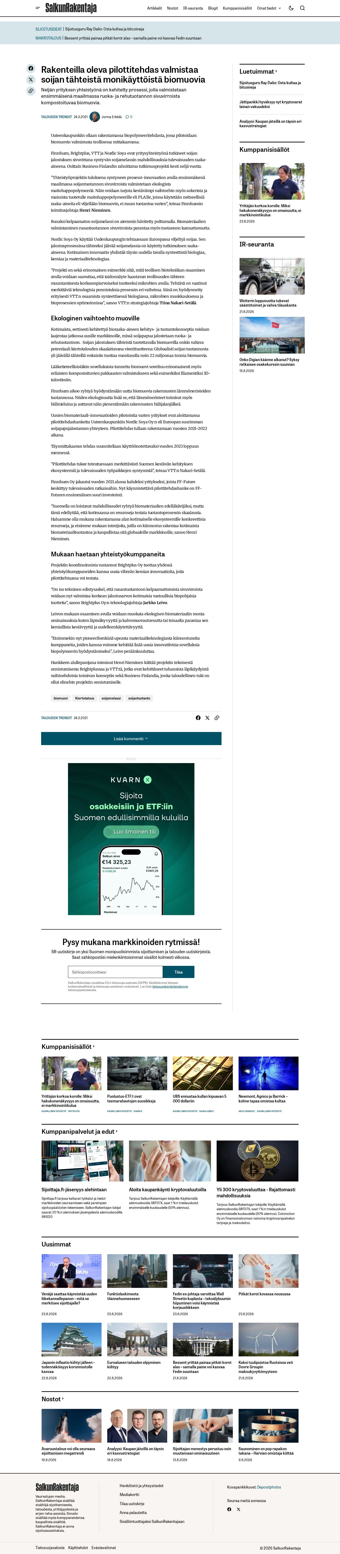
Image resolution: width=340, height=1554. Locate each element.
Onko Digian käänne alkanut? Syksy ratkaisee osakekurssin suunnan (269, 361)
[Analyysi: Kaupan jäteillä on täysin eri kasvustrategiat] (137, 1426)
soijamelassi (111, 697)
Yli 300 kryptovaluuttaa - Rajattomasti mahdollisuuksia (256, 1192)
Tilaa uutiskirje (132, 1503)
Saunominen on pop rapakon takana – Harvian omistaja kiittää (266, 1450)
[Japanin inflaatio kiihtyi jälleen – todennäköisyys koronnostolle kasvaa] (72, 1340)
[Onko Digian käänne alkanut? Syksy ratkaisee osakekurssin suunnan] (272, 335)
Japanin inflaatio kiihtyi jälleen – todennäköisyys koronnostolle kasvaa (68, 1367)
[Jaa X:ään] (30, 79)
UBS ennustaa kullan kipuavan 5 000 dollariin (199, 1098)
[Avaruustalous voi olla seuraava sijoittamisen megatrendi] (72, 1426)
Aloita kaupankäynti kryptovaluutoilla (167, 1189)
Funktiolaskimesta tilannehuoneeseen (123, 1296)
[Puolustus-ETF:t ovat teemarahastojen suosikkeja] (137, 1073)
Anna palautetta (133, 1512)
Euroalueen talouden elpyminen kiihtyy (134, 1364)
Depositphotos (269, 1487)
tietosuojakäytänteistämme (170, 986)
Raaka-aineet (206, 1111)
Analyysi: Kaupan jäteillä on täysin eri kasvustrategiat (270, 123)
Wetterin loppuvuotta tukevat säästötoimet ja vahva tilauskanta (268, 302)
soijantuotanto (139, 697)
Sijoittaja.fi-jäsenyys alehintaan (74, 1189)
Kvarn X (138, 1111)
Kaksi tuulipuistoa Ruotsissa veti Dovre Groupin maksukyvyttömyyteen (266, 1367)
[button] (37, 8)
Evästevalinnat (104, 1547)
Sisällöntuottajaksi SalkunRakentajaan (152, 1521)
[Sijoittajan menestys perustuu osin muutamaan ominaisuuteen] (203, 1426)
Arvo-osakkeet (247, 1111)
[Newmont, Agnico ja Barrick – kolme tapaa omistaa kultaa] (269, 1073)
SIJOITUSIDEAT (49, 29)
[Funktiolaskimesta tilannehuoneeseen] (137, 1271)
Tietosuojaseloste (50, 1547)
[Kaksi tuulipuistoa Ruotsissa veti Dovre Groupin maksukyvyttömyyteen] (269, 1340)
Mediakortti (129, 1494)
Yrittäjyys (73, 1111)
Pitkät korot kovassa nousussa (264, 1294)
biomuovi (61, 697)
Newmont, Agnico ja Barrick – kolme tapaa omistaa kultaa (263, 1098)
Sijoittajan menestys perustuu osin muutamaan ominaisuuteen (202, 1450)
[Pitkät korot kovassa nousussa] (269, 1271)
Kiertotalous (84, 697)
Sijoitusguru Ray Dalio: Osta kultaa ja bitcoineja (104, 29)
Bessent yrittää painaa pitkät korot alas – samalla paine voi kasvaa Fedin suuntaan (132, 38)
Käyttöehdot (78, 1547)
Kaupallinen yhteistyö (54, 1111)
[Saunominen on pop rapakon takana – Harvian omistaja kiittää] (269, 1426)
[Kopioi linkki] (30, 91)
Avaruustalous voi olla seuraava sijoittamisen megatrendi (68, 1450)
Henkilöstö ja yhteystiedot (142, 1485)
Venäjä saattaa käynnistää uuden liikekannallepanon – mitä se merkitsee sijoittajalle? (69, 1298)
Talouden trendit (56, 116)
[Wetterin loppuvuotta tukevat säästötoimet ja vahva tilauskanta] (272, 276)
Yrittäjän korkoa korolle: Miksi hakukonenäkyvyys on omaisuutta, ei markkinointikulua (270, 210)
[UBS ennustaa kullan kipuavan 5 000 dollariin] (203, 1073)
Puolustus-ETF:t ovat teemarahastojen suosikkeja (131, 1098)
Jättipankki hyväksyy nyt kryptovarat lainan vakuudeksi (271, 104)
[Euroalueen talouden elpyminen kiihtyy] (137, 1340)
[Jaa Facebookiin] (30, 68)
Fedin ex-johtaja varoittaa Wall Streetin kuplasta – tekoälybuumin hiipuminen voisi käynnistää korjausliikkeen (202, 1301)
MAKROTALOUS (48, 37)
